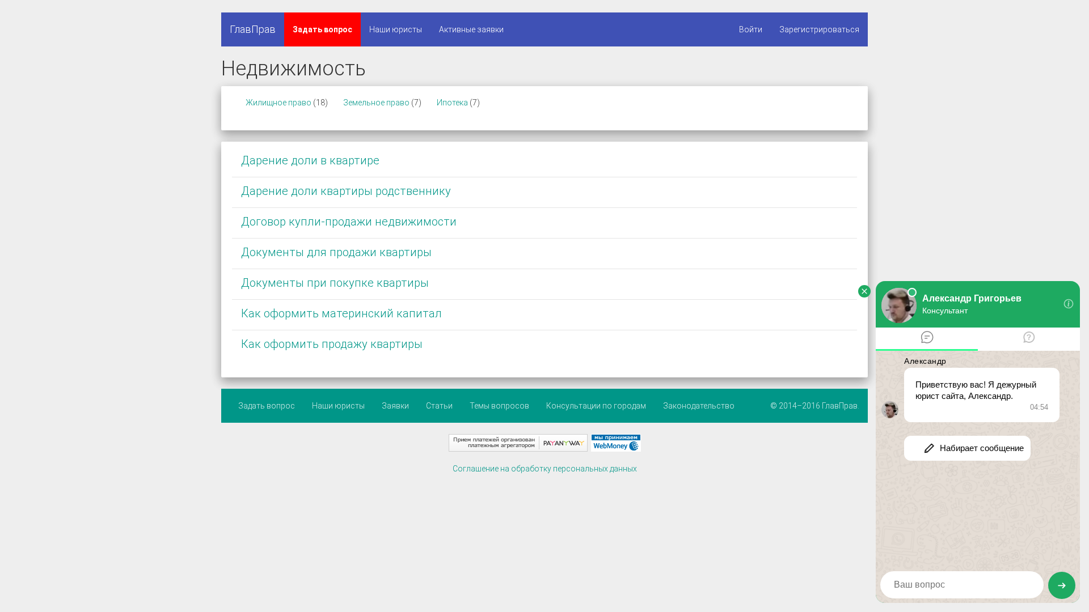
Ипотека (452, 102)
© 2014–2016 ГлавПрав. (814, 405)
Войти (750, 29)
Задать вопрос (322, 29)
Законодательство (699, 405)
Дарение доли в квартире (310, 160)
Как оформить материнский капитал (341, 313)
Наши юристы (395, 29)
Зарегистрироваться (819, 29)
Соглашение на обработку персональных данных (545, 468)
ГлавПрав (253, 29)
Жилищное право (278, 102)
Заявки (395, 405)
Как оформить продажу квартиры (332, 344)
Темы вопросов (499, 405)
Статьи (439, 405)
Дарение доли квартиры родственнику (346, 191)
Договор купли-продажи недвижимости (349, 221)
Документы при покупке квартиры (335, 283)
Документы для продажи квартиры (336, 252)
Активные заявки (471, 29)
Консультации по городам (596, 405)
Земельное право (376, 102)
